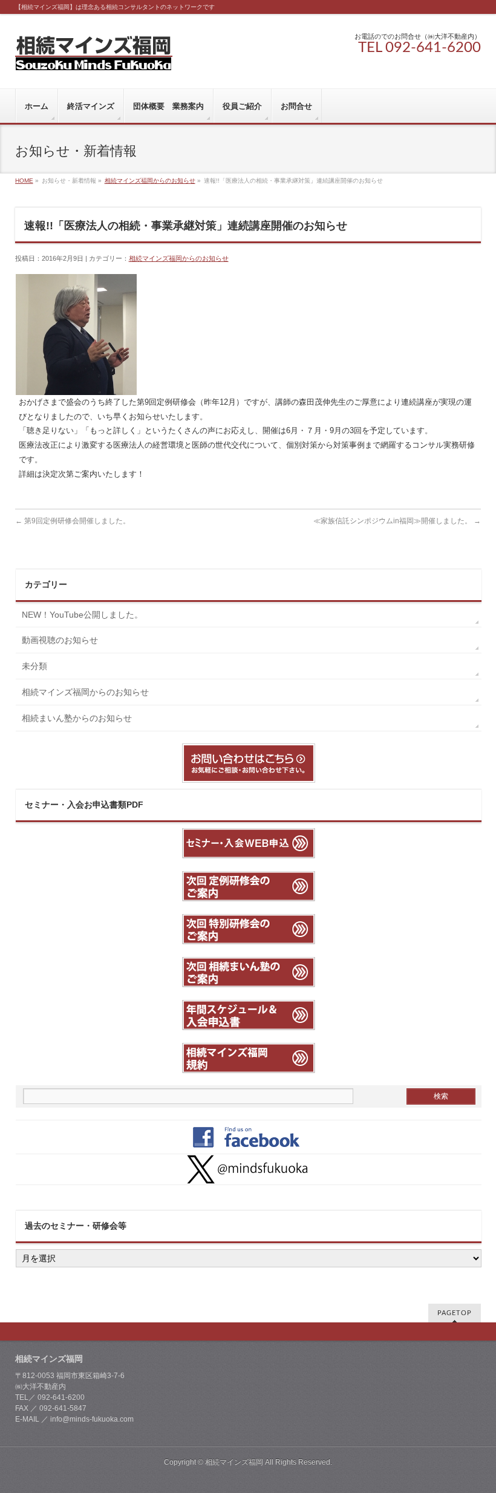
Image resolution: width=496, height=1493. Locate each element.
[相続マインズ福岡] (93, 56)
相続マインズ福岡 (234, 1462)
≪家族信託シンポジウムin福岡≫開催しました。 (397, 521)
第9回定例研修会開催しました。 (72, 521)
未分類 (34, 666)
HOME (24, 180)
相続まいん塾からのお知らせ (77, 718)
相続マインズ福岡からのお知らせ (150, 180)
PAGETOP (454, 1313)
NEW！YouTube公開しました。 (86, 614)
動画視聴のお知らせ (60, 640)
